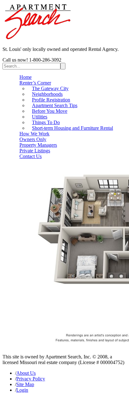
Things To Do (46, 122)
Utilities (39, 116)
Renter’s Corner (35, 82)
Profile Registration (51, 99)
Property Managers (38, 145)
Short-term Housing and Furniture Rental (72, 128)
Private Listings (34, 150)
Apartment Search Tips (54, 105)
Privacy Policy (30, 378)
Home (25, 77)
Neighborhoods (47, 94)
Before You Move (49, 111)
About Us (26, 373)
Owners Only (32, 139)
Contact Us (30, 156)
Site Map (25, 384)
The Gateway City (50, 88)
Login (22, 390)
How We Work (34, 133)
